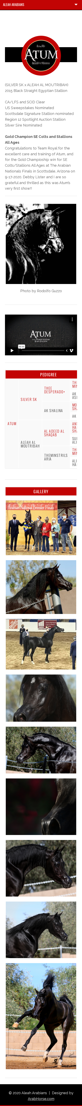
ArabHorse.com (41, 1099)
